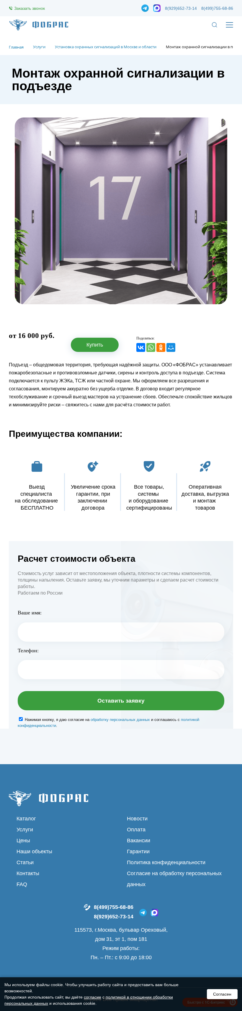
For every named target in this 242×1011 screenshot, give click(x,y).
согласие (92, 997)
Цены (23, 840)
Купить (94, 345)
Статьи (25, 862)
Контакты (28, 873)
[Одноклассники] (160, 347)
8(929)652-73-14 (181, 8)
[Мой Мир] (170, 347)
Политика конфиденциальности (166, 862)
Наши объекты (34, 851)
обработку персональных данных (120, 719)
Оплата (136, 830)
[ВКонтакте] (140, 347)
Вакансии (138, 840)
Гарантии (138, 851)
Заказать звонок (29, 8)
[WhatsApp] (150, 347)
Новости (137, 819)
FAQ (22, 884)
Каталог (26, 819)
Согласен (222, 994)
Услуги (25, 830)
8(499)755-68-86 (217, 8)
